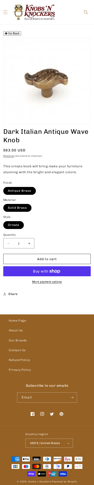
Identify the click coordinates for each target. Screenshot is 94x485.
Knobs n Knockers (39, 481)
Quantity (9, 234)
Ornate (13, 225)
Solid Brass (17, 208)
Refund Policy (19, 360)
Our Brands (18, 340)
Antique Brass (19, 191)
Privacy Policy (20, 370)
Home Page (17, 320)
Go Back (13, 33)
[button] (5, 12)
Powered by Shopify (64, 481)
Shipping (8, 156)
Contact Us (17, 350)
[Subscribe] (72, 397)
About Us (16, 330)
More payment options (47, 281)
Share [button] (13, 294)
